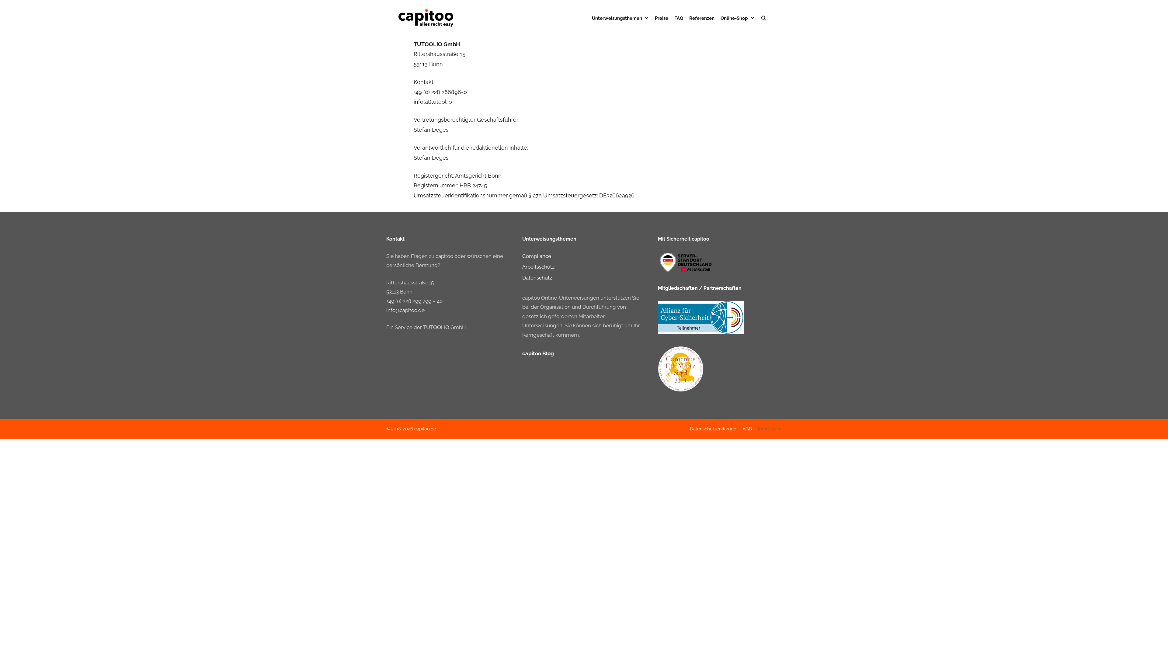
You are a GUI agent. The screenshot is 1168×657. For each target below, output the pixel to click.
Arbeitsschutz (538, 267)
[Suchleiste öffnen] (764, 18)
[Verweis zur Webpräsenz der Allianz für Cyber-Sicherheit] (701, 332)
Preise (661, 18)
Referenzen (701, 18)
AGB (747, 429)
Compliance (536, 256)
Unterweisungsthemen (617, 18)
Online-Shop (734, 18)
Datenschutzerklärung (713, 429)
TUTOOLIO (436, 327)
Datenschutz (537, 278)
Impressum (770, 429)
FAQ (678, 18)
